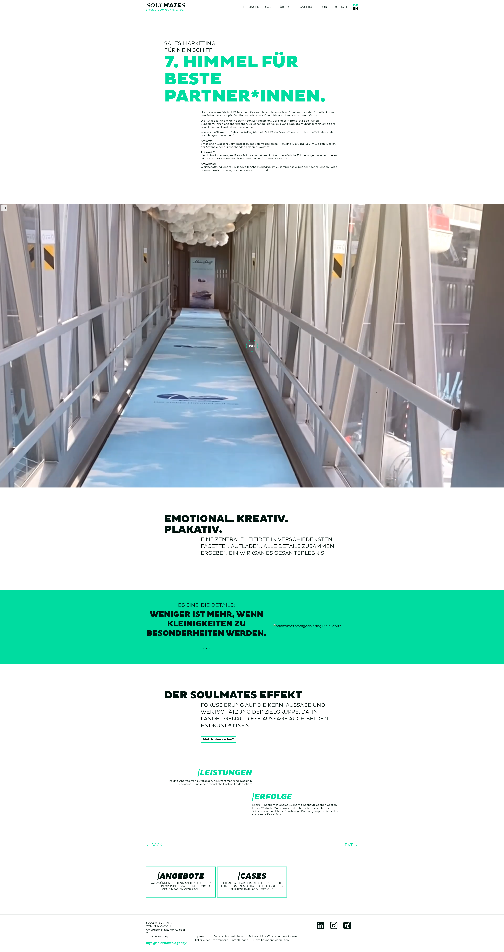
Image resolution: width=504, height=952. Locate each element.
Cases (269, 7)
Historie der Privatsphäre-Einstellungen (221, 940)
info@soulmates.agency (166, 943)
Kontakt (340, 7)
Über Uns (287, 7)
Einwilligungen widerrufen (271, 940)
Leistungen (250, 7)
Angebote (307, 7)
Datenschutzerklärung (229, 936)
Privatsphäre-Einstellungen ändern (273, 936)
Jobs (325, 7)
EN (355, 8)
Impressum (201, 936)
